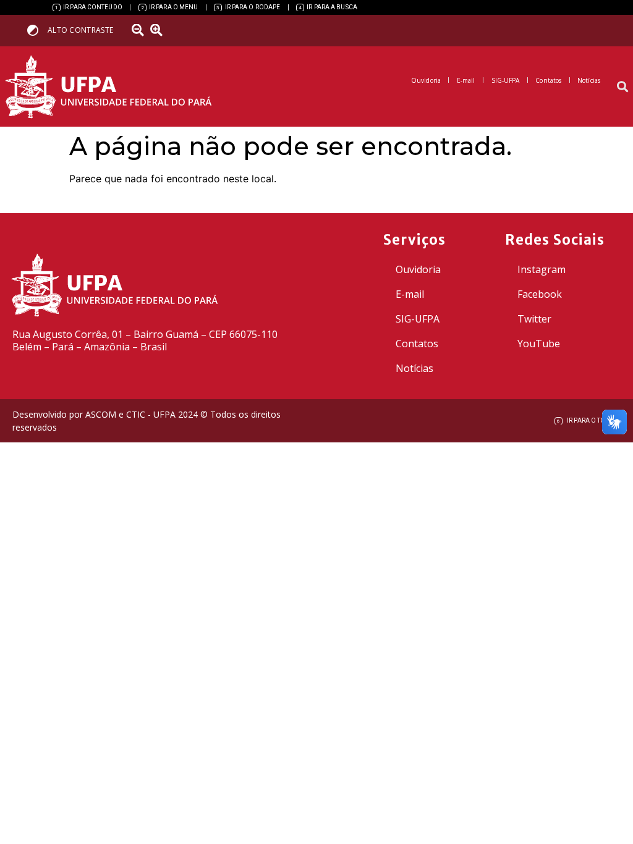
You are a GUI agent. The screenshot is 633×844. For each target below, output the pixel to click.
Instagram (541, 269)
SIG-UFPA (418, 319)
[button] (623, 87)
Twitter (534, 319)
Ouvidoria (418, 269)
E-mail (410, 294)
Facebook (539, 294)
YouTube (538, 343)
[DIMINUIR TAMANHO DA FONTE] (139, 30)
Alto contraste (80, 30)
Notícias (414, 368)
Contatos (417, 343)
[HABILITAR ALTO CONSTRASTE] (37, 30)
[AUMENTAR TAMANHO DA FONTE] (160, 30)
